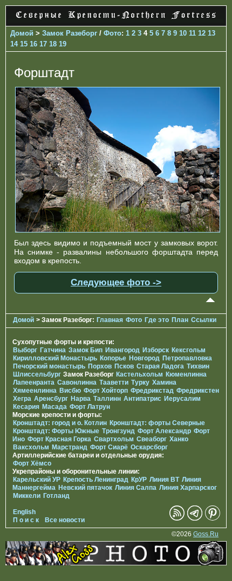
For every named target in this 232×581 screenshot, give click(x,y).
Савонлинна (77, 382)
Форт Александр (164, 431)
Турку (140, 382)
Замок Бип (86, 350)
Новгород (144, 358)
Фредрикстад (152, 390)
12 (202, 33)
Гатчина (53, 350)
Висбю (70, 390)
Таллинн (107, 398)
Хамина (164, 382)
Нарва (81, 398)
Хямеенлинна (35, 390)
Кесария (26, 407)
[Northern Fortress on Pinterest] (212, 518)
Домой (21, 33)
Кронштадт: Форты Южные (56, 431)
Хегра (22, 398)
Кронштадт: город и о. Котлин (60, 423)
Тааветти (113, 382)
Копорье (113, 358)
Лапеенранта (33, 382)
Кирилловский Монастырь (55, 358)
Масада (54, 407)
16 (33, 44)
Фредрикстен (197, 390)
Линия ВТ (164, 479)
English (24, 512)
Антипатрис (142, 398)
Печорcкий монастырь (49, 366)
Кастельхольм (139, 374)
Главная (110, 320)
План (180, 320)
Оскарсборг (149, 447)
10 (183, 33)
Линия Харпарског (188, 487)
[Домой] (116, 20)
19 (62, 44)
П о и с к (26, 520)
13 (211, 33)
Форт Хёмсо (32, 463)
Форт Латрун (90, 407)
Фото (112, 33)
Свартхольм (114, 439)
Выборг (25, 350)
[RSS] (177, 518)
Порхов (100, 366)
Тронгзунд (118, 431)
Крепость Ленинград (95, 479)
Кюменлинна (186, 374)
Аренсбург (51, 398)
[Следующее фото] (117, 229)
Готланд (56, 496)
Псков (124, 366)
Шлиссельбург (37, 374)
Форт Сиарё (109, 447)
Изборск (155, 350)
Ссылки (203, 320)
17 (43, 44)
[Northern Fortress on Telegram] (194, 518)
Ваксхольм (31, 447)
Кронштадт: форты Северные (157, 423)
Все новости (65, 520)
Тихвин (198, 366)
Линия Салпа (135, 487)
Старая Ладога (160, 366)
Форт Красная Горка (59, 439)
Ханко (178, 439)
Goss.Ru (206, 534)
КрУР (139, 479)
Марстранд (69, 447)
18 (53, 44)
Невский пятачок (85, 487)
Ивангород (122, 350)
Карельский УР (36, 479)
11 (192, 33)
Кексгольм (189, 350)
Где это (157, 320)
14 (14, 44)
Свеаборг (152, 439)
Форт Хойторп (106, 390)
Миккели (26, 496)
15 (24, 44)
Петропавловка (187, 358)
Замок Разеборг (69, 33)
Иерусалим (182, 398)
